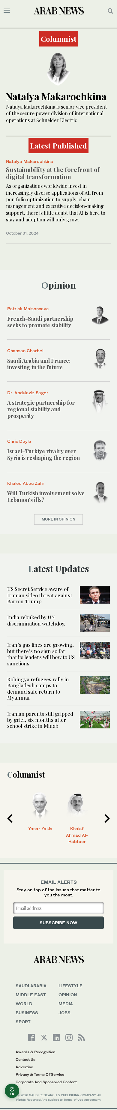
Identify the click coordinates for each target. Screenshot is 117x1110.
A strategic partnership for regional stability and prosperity (41, 409)
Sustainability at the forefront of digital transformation (53, 173)
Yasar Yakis (40, 828)
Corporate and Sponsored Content (46, 1082)
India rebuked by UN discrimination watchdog (36, 620)
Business (27, 1012)
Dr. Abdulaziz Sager (27, 392)
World (24, 1003)
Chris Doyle (19, 441)
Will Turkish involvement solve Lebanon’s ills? (46, 496)
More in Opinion (58, 519)
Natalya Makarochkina (29, 161)
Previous (9, 818)
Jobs (64, 1012)
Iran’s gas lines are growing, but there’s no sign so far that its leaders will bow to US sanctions (41, 653)
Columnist (26, 774)
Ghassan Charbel (25, 350)
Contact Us (25, 1059)
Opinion (58, 285)
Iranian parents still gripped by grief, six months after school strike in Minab (40, 719)
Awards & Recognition (35, 1052)
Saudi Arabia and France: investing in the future (38, 364)
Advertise (24, 1067)
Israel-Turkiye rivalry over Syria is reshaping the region (43, 454)
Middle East (31, 994)
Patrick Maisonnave (28, 308)
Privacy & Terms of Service (40, 1074)
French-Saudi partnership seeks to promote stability (40, 322)
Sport (23, 1021)
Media (65, 1003)
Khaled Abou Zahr (25, 483)
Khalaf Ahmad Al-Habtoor (77, 835)
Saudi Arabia (31, 985)
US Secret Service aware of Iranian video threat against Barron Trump (39, 595)
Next (107, 818)
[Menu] (7, 11)
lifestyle (70, 985)
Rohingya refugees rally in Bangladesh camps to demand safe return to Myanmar (38, 688)
